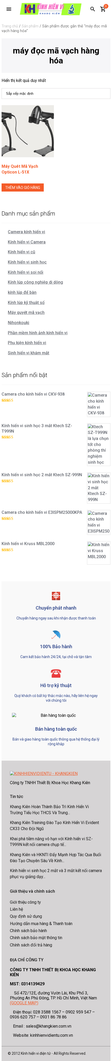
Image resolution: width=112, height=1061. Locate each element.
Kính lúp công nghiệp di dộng (35, 282)
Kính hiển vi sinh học (27, 262)
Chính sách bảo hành (28, 930)
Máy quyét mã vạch (26, 312)
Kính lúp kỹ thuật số (26, 302)
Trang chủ (10, 26)
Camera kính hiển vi (26, 231)
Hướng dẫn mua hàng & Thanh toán (41, 923)
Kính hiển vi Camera (27, 242)
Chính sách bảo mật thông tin (36, 937)
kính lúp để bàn (22, 292)
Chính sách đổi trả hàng (31, 945)
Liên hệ (16, 909)
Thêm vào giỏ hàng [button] (22, 188)
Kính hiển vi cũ (21, 251)
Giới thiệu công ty (25, 902)
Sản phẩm (30, 26)
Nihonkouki (18, 322)
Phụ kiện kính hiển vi (27, 342)
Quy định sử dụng (26, 916)
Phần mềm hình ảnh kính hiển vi (37, 332)
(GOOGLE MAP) (24, 1002)
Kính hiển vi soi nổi (25, 272)
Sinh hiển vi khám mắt (28, 352)
